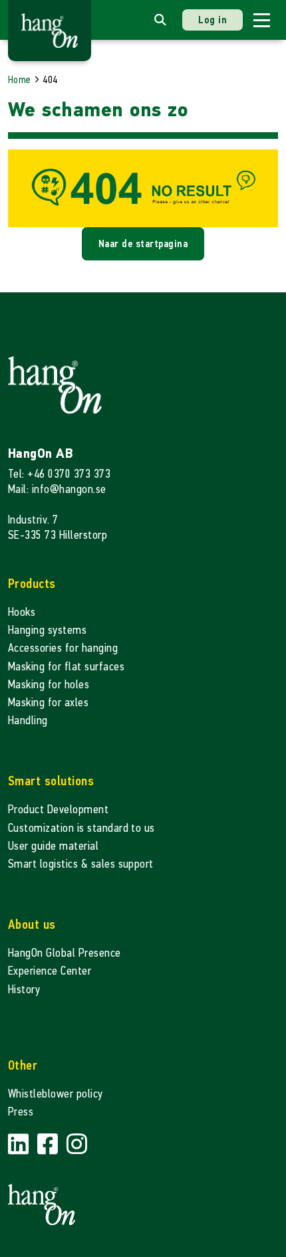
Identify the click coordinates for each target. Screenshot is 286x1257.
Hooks (21, 612)
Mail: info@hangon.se (57, 489)
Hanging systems (47, 630)
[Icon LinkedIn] (20, 1144)
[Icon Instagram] (77, 1144)
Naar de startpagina (143, 243)
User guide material (53, 846)
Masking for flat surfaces (66, 666)
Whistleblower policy (55, 1094)
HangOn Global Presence (64, 953)
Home (19, 79)
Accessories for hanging (63, 648)
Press (20, 1111)
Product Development (58, 809)
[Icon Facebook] (49, 1144)
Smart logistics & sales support (81, 864)
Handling (28, 720)
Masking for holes (48, 684)
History (24, 989)
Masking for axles (48, 702)
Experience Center (49, 971)
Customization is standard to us (81, 828)
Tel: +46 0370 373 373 (59, 474)
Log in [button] (212, 20)
